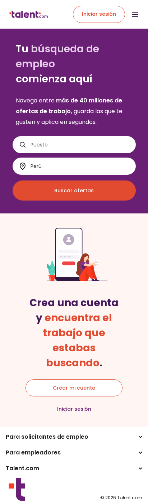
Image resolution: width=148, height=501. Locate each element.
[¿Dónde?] (22, 166)
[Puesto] (22, 144)
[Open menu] (135, 14)
